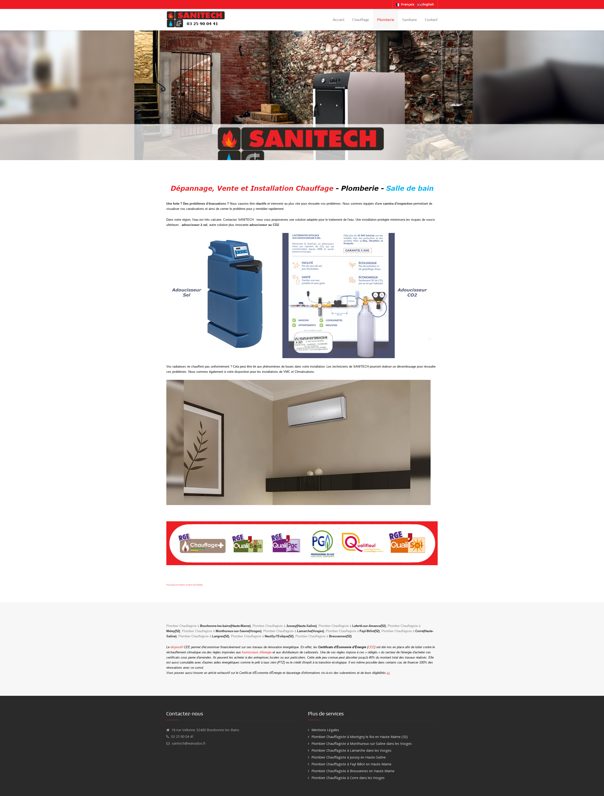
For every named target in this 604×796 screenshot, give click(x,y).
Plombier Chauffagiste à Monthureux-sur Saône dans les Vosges (361, 743)
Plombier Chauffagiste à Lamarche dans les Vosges (351, 750)
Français (407, 4)
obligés (373, 652)
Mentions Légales (325, 730)
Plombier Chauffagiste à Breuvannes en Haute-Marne (352, 771)
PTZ (281, 662)
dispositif (177, 647)
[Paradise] (195, 19)
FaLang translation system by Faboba (184, 584)
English (428, 4)
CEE (371, 647)
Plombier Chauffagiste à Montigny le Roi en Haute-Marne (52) (359, 736)
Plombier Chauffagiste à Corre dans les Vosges (348, 777)
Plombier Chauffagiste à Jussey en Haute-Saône (348, 757)
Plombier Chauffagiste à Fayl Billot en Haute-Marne (351, 764)
